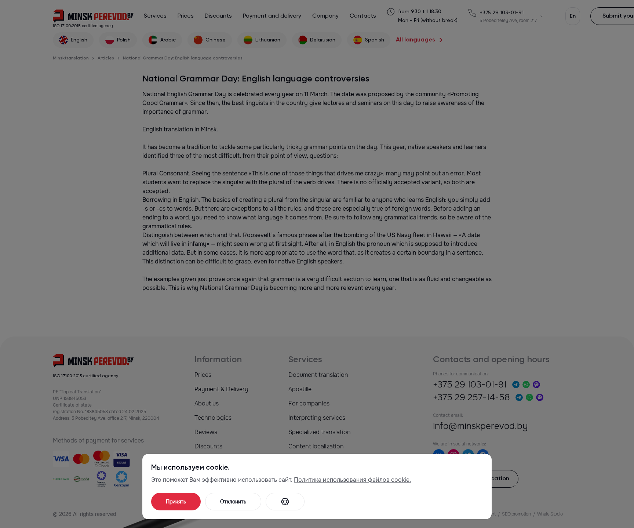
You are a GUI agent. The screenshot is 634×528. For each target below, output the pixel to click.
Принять (176, 501)
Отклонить (233, 501)
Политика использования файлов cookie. (352, 480)
